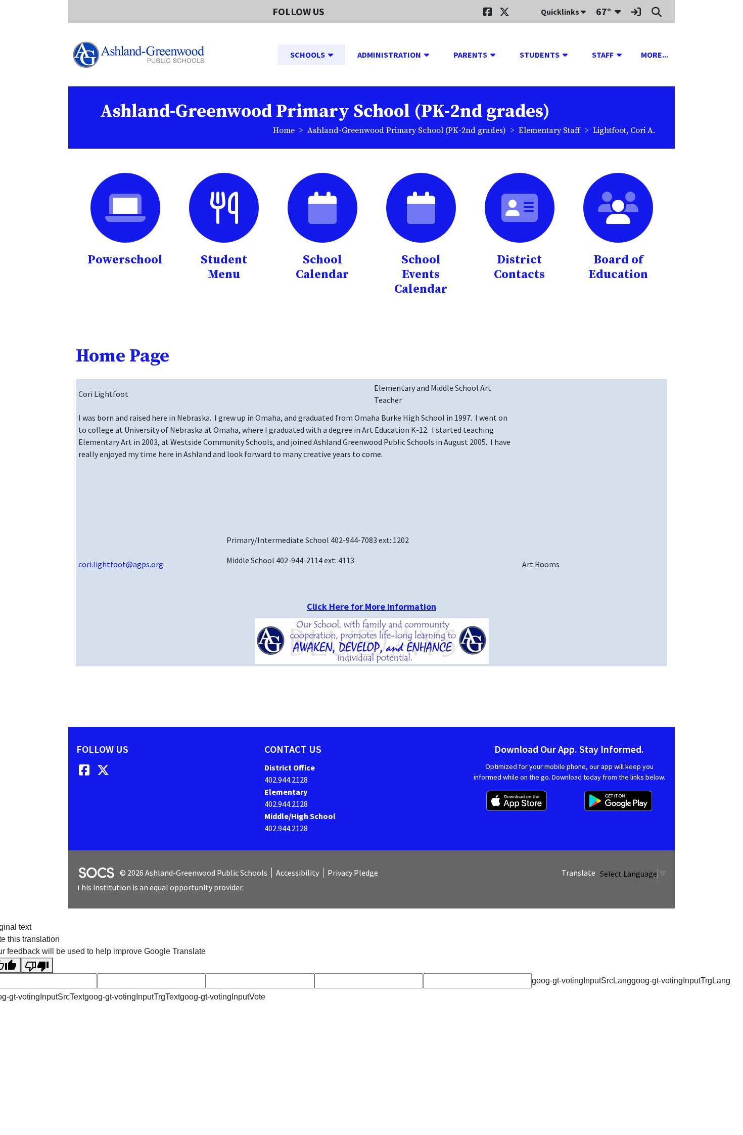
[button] (334, 54)
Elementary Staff (549, 130)
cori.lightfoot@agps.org (120, 564)
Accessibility (297, 873)
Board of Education (618, 267)
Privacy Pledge (353, 873)
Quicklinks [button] (561, 12)
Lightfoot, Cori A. (624, 130)
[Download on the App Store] (516, 801)
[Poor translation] (37, 965)
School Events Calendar (420, 274)
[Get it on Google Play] (618, 801)
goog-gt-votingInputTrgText (132, 996)
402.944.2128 (286, 780)
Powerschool (125, 259)
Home (284, 130)
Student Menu (224, 267)
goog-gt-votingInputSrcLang (581, 980)
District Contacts (519, 267)
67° (603, 11)
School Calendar (322, 267)
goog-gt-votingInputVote (222, 996)
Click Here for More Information (371, 606)
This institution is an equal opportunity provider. (160, 887)
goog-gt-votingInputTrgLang (680, 980)
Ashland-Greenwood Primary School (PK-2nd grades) (406, 130)
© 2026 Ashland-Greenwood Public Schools (193, 873)
